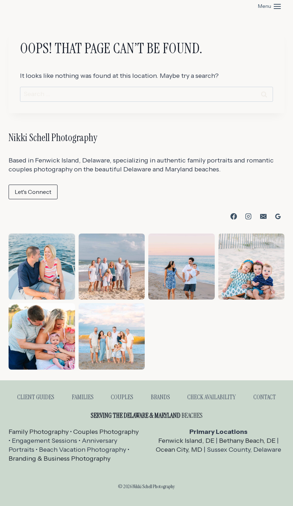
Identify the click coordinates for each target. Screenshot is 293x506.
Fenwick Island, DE (186, 441)
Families (83, 397)
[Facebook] (233, 216)
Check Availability (211, 397)
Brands (160, 397)
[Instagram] (248, 216)
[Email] (263, 216)
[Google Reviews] (278, 216)
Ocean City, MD (179, 450)
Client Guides (35, 397)
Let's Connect (33, 191)
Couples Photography (106, 432)
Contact (264, 397)
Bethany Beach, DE (247, 441)
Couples (122, 397)
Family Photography (39, 432)
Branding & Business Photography (59, 458)
